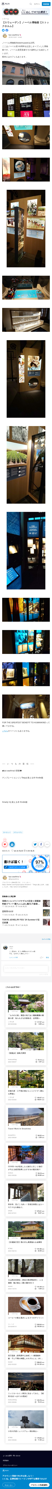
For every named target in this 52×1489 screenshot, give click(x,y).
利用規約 (6, 1460)
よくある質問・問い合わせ (11, 1455)
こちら (5, 730)
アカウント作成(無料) (39, 1485)
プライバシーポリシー (10, 1465)
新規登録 (46, 4)
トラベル (5, 18)
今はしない (9, 1485)
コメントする (43, 974)
